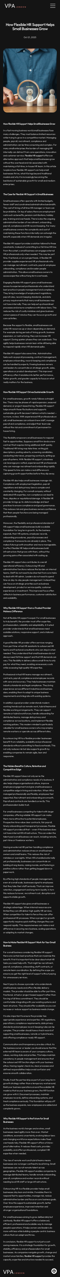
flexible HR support (33, 1256)
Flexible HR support (34, 155)
